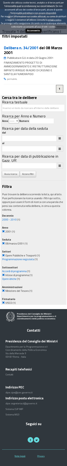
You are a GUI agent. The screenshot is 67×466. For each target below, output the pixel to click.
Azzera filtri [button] (28, 174)
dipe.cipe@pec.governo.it (18, 392)
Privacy (41, 456)
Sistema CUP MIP (14, 409)
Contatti (9, 374)
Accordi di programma (14, 271)
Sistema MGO (12, 414)
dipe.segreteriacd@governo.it (21, 403)
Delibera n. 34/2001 (21, 48)
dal (4, 133)
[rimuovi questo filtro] (3, 231)
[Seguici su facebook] (30, 440)
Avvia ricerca (10, 174)
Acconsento (33, 30)
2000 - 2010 (9, 219)
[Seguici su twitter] (36, 440)
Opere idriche (9, 279)
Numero (24, 121)
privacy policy (54, 20)
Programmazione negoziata (18, 259)
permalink (12, 79)
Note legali (20, 456)
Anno (5, 121)
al (3, 143)
